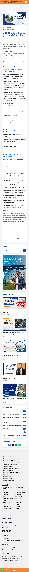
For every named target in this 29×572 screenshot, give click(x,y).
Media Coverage (6, 502)
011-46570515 (6, 560)
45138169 (12, 560)
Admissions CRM (19, 487)
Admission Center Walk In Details (7, 488)
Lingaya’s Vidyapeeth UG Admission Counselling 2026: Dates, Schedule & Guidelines (12, 355)
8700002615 (5, 544)
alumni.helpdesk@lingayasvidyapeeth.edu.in (13, 549)
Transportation (6, 512)
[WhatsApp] (19, 445)
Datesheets (18, 494)
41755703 (17, 560)
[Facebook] (9, 445)
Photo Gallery (6, 506)
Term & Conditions (20, 510)
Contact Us (5, 494)
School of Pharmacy (7, 478)
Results (17, 508)
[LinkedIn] (16, 445)
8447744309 (18, 540)
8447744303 (6, 540)
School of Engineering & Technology (11, 417)
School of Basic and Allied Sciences (11, 432)
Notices (17, 504)
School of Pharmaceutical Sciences (11, 435)
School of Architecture (8, 458)
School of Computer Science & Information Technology (13, 421)
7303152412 (5, 562)
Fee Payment (19, 496)
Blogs (4, 490)
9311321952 (17, 562)
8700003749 (19, 543)
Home (3, 7)
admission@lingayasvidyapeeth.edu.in (12, 547)
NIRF (4, 504)
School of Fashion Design (8, 470)
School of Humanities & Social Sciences (12, 425)
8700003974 (6, 543)
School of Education (7, 466)
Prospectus (18, 506)
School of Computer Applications (10, 464)
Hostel (4, 500)
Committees (5, 492)
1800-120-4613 (6, 538)
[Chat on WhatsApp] (2, 569)
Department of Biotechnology (9, 454)
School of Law (6, 428)
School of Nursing (7, 476)
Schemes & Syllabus (7, 510)
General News (6, 411)
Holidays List (18, 498)
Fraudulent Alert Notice (8, 498)
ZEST (17, 512)
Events (4, 496)
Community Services (20, 492)
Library (17, 500)
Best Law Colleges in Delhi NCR (18, 240)
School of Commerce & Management (11, 414)
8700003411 (13, 543)
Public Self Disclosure (7, 508)
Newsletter (18, 502)
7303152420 (12, 562)
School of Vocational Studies (9, 480)
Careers (18, 490)
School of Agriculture (7, 456)
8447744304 (12, 540)
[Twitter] (13, 445)
